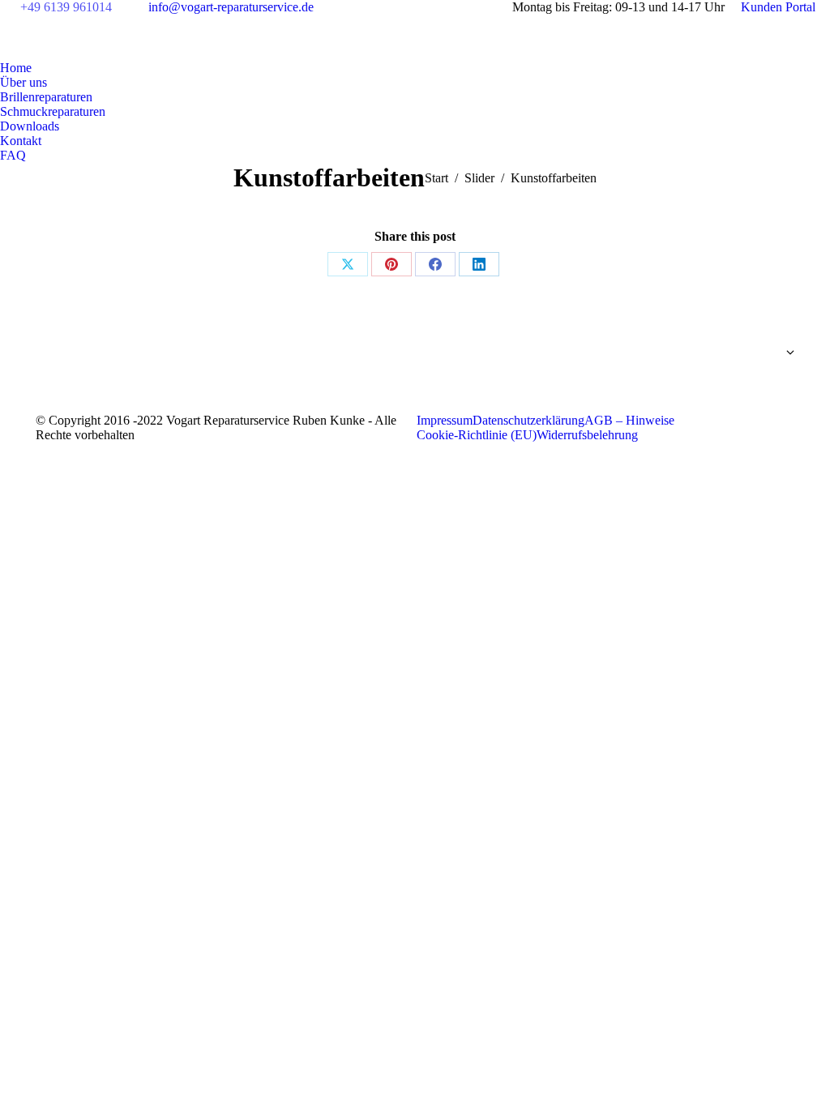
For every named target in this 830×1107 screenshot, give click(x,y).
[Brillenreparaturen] (679, 356)
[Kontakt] (679, 385)
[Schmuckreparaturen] (679, 369)
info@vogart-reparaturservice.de (231, 7)
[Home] (679, 336)
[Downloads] (679, 377)
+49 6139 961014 (66, 7)
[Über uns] (679, 344)
